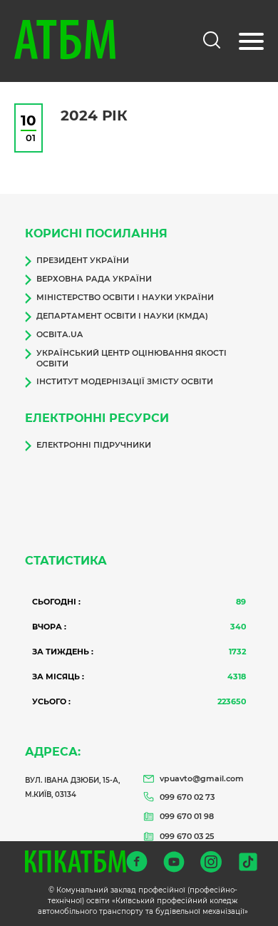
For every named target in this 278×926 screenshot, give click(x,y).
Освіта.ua (59, 334)
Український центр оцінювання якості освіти (131, 358)
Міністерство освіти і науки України (125, 297)
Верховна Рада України (94, 279)
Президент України (82, 260)
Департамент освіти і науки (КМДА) (122, 316)
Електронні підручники (93, 445)
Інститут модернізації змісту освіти (124, 381)
